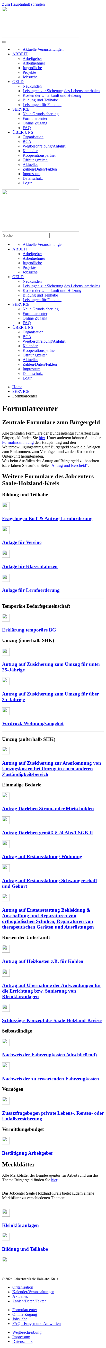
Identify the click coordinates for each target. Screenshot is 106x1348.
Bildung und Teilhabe (40, 100)
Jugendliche (32, 68)
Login (27, 183)
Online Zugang (35, 123)
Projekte (29, 72)
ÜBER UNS (22, 132)
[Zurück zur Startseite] (40, 36)
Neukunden (32, 86)
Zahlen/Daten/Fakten (40, 169)
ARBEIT (20, 54)
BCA (27, 141)
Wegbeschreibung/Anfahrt (44, 146)
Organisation (33, 137)
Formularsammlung (18, 442)
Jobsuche (30, 77)
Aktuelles (30, 164)
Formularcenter (35, 118)
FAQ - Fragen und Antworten (36, 1323)
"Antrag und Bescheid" (69, 465)
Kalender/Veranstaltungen (33, 1292)
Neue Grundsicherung (41, 114)
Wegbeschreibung (26, 1332)
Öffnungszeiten (35, 160)
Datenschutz (33, 178)
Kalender (30, 151)
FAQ (27, 127)
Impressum (31, 174)
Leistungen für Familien (42, 104)
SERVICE (21, 109)
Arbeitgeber (32, 58)
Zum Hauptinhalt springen (23, 4)
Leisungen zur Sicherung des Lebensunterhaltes (61, 91)
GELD (18, 81)
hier (42, 438)
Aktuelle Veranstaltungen (43, 49)
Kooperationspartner (39, 155)
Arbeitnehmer (34, 63)
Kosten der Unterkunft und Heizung (52, 95)
